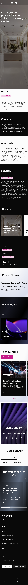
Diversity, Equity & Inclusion (8, 560)
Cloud (2, 314)
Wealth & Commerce (8, 256)
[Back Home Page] (14, 2)
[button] (1, 2)
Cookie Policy (4, 578)
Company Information (7, 535)
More (3, 548)
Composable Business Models (10, 265)
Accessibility (17, 574)
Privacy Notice (5, 581)
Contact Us (5, 566)
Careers (4, 552)
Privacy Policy (17, 578)
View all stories (6, 356)
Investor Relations (19, 566)
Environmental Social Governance (10, 543)
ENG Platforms (6, 462)
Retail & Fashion (6, 95)
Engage (4, 556)
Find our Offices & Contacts (8, 519)
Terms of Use (4, 574)
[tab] (13, 398)
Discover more (6, 336)
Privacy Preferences (19, 581)
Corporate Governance (7, 539)
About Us (4, 532)
